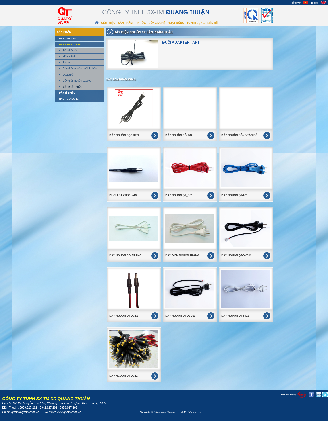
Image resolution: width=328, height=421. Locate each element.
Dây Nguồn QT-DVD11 (180, 315)
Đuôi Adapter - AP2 (123, 195)
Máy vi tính (69, 56)
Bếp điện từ (70, 50)
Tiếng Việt (296, 2)
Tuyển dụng (196, 23)
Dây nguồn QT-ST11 (235, 315)
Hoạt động (176, 23)
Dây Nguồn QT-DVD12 (236, 255)
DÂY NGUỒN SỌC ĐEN (124, 135)
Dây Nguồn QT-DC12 (123, 315)
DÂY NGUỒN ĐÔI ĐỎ (178, 135)
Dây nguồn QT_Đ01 (179, 195)
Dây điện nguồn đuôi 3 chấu (80, 68)
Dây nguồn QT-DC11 (123, 375)
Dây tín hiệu (67, 92)
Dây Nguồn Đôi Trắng (125, 255)
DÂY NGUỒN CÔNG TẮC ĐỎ (239, 135)
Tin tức (140, 23)
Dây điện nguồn (70, 44)
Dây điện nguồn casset (77, 80)
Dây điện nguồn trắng (182, 255)
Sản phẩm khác (72, 86)
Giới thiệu (108, 23)
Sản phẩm (125, 23)
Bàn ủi (67, 62)
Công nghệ (157, 23)
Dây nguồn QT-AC (234, 195)
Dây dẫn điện (67, 38)
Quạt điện (69, 74)
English (315, 2)
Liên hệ (212, 23)
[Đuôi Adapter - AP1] (133, 54)
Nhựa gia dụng (69, 98)
